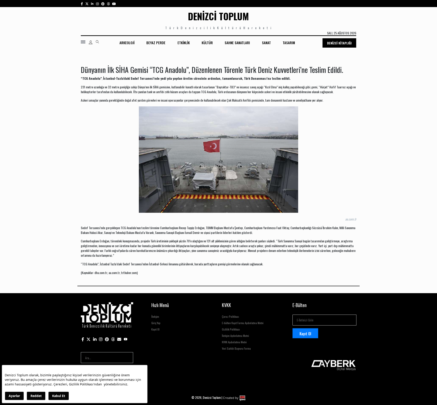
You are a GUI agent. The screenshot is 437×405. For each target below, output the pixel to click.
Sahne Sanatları (237, 42)
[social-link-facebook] (82, 3)
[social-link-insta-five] (114, 3)
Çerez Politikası (230, 316)
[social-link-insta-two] (97, 3)
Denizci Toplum (218, 16)
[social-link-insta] (92, 3)
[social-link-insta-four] (108, 3)
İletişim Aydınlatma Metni (235, 336)
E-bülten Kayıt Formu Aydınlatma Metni (243, 323)
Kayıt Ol (155, 329)
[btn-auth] (90, 42)
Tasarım (289, 42)
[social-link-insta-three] (102, 3)
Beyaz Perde (155, 42)
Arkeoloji (127, 42)
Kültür (207, 42)
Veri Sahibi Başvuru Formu (236, 348)
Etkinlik (184, 42)
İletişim (155, 316)
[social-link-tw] (87, 3)
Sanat (266, 42)
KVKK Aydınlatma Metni (234, 342)
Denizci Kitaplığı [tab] (339, 43)
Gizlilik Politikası (231, 329)
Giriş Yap (155, 323)
